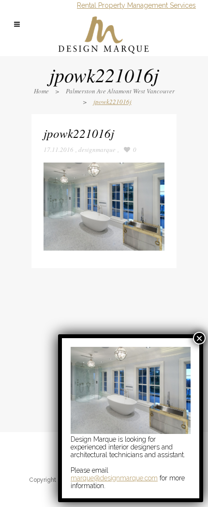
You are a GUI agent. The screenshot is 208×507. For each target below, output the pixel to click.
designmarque (97, 149)
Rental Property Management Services (136, 5)
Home (41, 91)
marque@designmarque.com (114, 478)
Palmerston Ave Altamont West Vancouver (120, 91)
